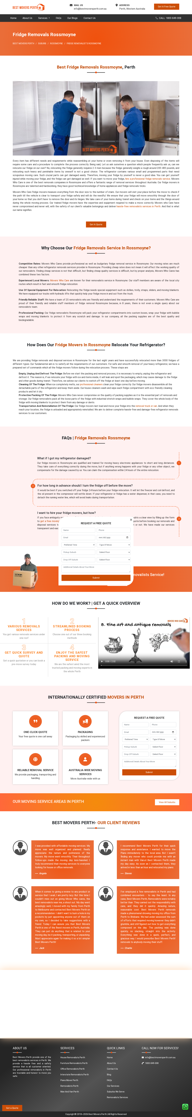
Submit (96, 577)
